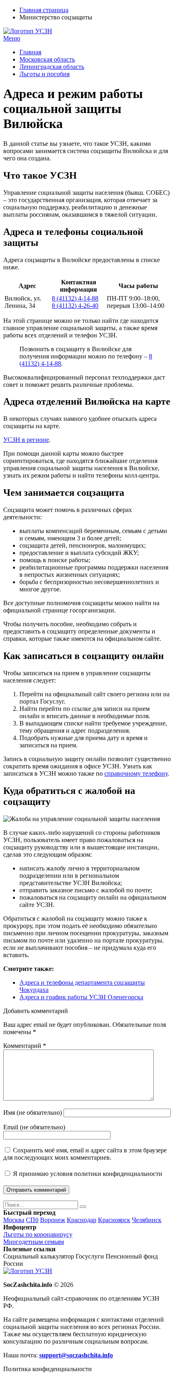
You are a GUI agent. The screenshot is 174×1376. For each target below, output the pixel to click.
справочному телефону (136, 773)
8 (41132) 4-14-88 (75, 298)
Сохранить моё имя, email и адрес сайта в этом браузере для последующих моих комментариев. (85, 1154)
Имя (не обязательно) (32, 1112)
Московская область (47, 59)
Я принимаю (86, 1173)
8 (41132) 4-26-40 (75, 305)
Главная (30, 52)
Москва (13, 1219)
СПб (32, 1219)
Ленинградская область (51, 66)
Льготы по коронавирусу (37, 1234)
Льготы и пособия (44, 73)
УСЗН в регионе (26, 439)
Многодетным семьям (33, 1241)
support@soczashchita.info (76, 1355)
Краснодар (81, 1219)
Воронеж (52, 1219)
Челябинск (146, 1219)
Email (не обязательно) (34, 1127)
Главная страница (43, 9)
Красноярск (114, 1219)
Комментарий (24, 1045)
